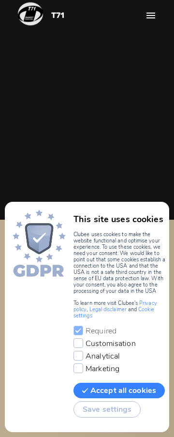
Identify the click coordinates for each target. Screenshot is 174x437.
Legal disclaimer (108, 309)
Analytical (103, 356)
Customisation (111, 343)
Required (101, 331)
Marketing (102, 369)
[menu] (150, 15)
